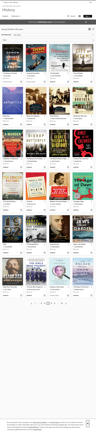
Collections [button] (15, 16)
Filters (5, 40)
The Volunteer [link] (54, 73)
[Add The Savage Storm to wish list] (44, 253)
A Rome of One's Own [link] (57, 287)
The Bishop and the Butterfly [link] (35, 159)
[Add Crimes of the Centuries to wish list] (91, 167)
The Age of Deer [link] (78, 201)
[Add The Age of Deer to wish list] (91, 210)
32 (62, 303)
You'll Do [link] (29, 201)
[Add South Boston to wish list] (68, 124)
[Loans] (79, 16)
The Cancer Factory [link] (9, 201)
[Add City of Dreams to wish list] (91, 82)
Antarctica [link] (6, 116)
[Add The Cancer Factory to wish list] (21, 210)
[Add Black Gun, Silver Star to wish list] (21, 295)
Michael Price (31, 118)
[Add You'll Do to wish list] (44, 210)
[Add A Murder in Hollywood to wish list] (21, 167)
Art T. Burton (8, 289)
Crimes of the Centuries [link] (80, 159)
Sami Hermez (78, 118)
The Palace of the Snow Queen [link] (82, 287)
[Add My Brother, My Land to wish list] (91, 124)
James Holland (32, 246)
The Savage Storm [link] (32, 244)
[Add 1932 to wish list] (21, 253)
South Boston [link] (54, 116)
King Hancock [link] (54, 244)
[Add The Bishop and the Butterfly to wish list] (44, 167)
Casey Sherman (9, 161)
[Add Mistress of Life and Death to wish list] (68, 210)
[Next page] (66, 303)
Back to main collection (11, 2)
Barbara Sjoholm (79, 289)
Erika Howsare (79, 204)
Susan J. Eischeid (56, 204)
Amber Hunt (78, 161)
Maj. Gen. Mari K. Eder (34, 289)
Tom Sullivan (31, 75)
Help (90, 2)
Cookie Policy (37, 430)
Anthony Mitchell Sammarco (59, 118)
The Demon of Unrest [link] (10, 73)
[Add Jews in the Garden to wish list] (91, 253)
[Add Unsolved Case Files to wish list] (44, 82)
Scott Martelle (8, 246)
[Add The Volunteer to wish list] (68, 82)
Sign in (87, 16)
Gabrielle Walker (9, 118)
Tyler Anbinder (78, 75)
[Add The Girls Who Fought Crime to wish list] (44, 295)
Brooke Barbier (55, 246)
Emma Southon (56, 289)
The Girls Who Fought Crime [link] (35, 287)
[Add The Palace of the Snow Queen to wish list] (91, 295)
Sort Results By (6, 35)
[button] (71, 16)
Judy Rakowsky (79, 246)
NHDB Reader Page (44, 22)
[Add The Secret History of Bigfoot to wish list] (68, 167)
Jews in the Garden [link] (79, 244)
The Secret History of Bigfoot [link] (58, 159)
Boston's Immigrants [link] (33, 116)
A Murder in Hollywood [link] (10, 159)
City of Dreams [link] (78, 73)
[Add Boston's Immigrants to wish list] (44, 124)
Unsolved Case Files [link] (33, 73)
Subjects (5, 16)
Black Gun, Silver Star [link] (10, 287)
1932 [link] (4, 244)
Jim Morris (7, 204)
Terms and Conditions (40, 422)
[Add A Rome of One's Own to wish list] (68, 295)
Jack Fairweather (56, 75)
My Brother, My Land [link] (80, 116)
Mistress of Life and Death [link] (58, 201)
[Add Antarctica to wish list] (21, 124)
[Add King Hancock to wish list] (68, 253)
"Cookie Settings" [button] (33, 427)
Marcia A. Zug (32, 204)
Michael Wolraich (32, 161)
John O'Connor (56, 161)
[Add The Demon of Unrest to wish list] (21, 82)
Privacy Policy (54, 422)
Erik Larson (8, 75)
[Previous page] (31, 303)
